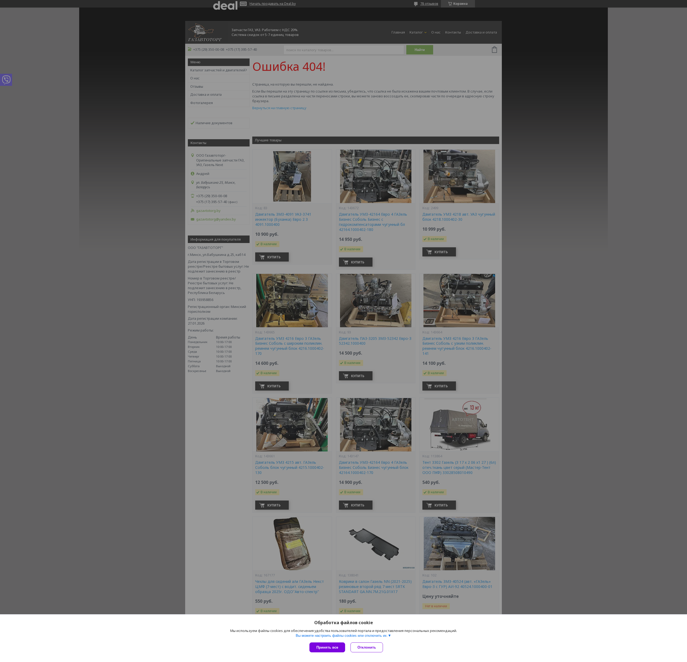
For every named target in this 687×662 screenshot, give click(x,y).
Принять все (327, 647)
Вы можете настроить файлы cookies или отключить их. (342, 636)
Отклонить (366, 647)
